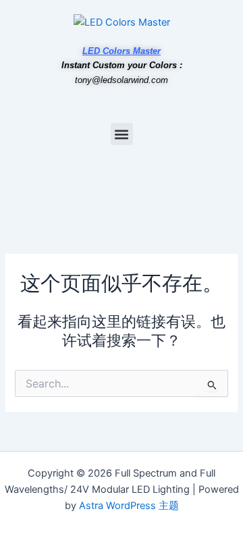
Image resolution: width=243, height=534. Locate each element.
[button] (122, 134)
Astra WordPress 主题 (129, 506)
